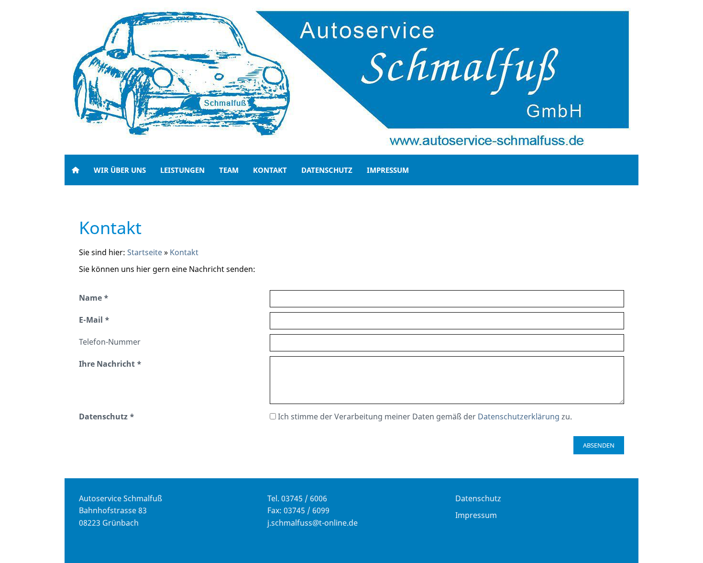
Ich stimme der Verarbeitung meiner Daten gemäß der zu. (424, 416)
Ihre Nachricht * (110, 364)
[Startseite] (76, 170)
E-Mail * (94, 320)
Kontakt (184, 252)
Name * (94, 298)
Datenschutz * (106, 416)
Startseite (144, 252)
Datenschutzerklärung (519, 416)
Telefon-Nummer (110, 342)
